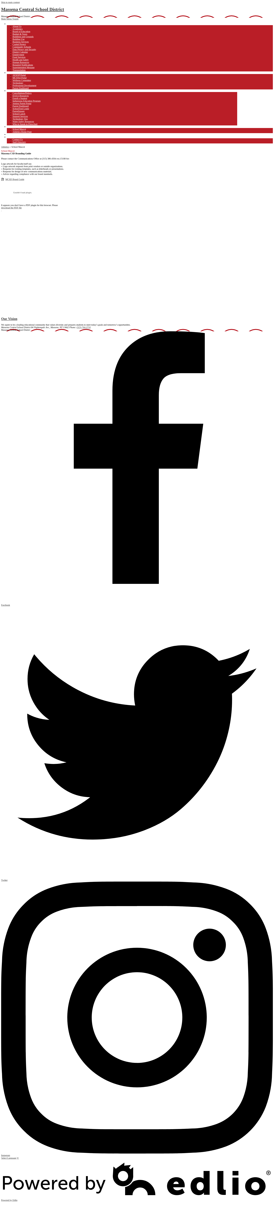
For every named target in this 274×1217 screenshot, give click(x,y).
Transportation (19, 70)
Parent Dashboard (21, 88)
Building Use (19, 39)
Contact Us (18, 139)
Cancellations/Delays (22, 93)
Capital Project (19, 44)
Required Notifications (23, 65)
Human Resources (21, 62)
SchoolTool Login (21, 108)
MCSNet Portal (20, 78)
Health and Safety (21, 60)
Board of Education (21, 31)
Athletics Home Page (22, 132)
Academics (18, 29)
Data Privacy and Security (24, 49)
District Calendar (20, 52)
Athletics (5, 147)
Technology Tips (20, 119)
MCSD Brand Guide (14, 179)
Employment (18, 54)
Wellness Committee (22, 80)
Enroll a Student (20, 98)
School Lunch (19, 114)
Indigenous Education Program (27, 101)
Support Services (20, 116)
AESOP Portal (19, 75)
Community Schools (22, 47)
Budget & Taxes (20, 34)
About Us (17, 26)
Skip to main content (10, 2)
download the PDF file (11, 208)
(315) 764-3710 (83, 327)
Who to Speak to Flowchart (25, 124)
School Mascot (19, 129)
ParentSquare (19, 111)
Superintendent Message (24, 67)
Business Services (21, 42)
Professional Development (24, 85)
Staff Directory (19, 142)
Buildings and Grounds (23, 36)
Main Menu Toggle (10, 19)
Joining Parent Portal (22, 103)
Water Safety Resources (23, 121)
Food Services (19, 57)
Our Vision (9, 319)
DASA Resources (21, 96)
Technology (18, 83)
